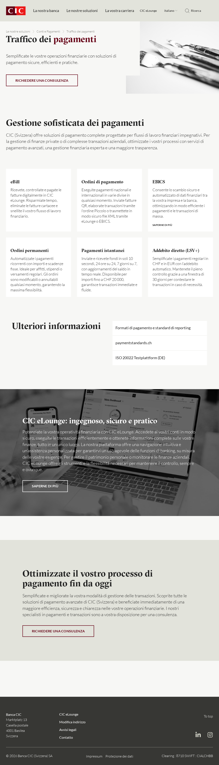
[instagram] (210, 735)
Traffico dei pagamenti (81, 31)
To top (208, 716)
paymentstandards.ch (133, 343)
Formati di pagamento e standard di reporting (153, 328)
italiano (169, 10)
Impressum (94, 756)
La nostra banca (46, 10)
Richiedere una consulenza (41, 80)
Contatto (66, 737)
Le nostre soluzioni (82, 10)
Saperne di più (45, 486)
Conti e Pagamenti (48, 31)
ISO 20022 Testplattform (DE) (140, 358)
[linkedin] (198, 735)
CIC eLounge (148, 10)
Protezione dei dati (119, 756)
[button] (180, 200)
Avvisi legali (67, 729)
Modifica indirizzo (72, 722)
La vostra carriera (119, 10)
